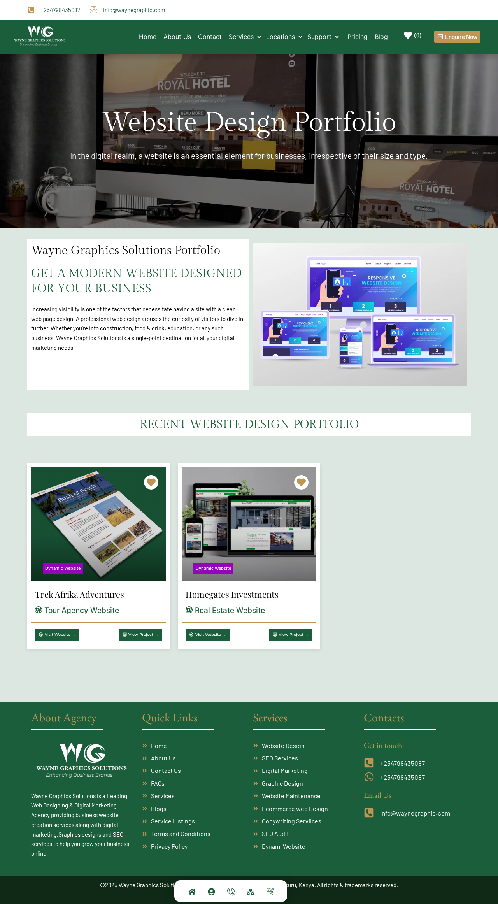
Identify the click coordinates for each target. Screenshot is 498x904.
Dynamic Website (63, 568)
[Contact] (230, 893)
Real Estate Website (230, 610)
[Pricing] (269, 893)
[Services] (250, 893)
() (418, 35)
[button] (245, 37)
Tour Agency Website (81, 610)
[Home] (192, 893)
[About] (211, 893)
